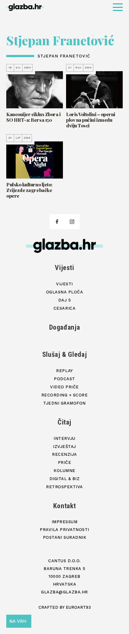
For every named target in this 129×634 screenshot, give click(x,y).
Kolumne (64, 470)
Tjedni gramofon (64, 403)
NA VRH (17, 621)
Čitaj (64, 422)
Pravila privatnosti (64, 529)
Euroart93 (78, 607)
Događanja (64, 327)
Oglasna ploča (64, 292)
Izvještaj (64, 446)
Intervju (64, 438)
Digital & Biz (64, 478)
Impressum (65, 521)
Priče (64, 462)
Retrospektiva (64, 486)
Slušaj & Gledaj (64, 354)
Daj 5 (64, 300)
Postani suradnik (64, 537)
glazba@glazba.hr (64, 592)
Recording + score (64, 395)
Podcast (64, 378)
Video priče (64, 387)
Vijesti (64, 268)
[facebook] (56, 221)
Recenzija (64, 454)
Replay (64, 370)
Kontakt (64, 506)
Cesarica (64, 308)
